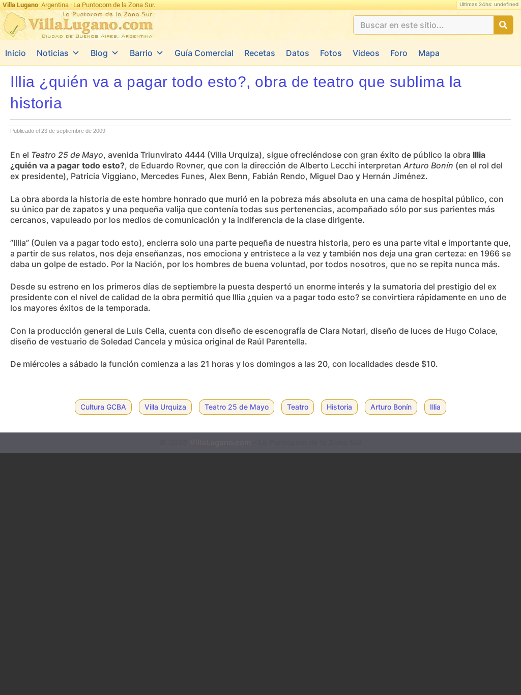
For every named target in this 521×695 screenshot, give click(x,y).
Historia (339, 406)
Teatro (297, 406)
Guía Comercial (204, 53)
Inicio (15, 53)
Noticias (53, 53)
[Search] (503, 25)
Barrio (141, 53)
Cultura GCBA (103, 406)
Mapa (429, 53)
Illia (435, 406)
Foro (399, 53)
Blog (99, 53)
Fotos (331, 53)
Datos (297, 53)
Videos (366, 53)
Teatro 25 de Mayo (237, 406)
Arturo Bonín (391, 406)
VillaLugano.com (220, 442)
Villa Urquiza (165, 406)
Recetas (259, 53)
